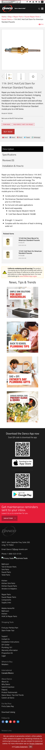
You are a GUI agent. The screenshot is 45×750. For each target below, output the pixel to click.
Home (4, 16)
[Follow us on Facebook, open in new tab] (3, 721)
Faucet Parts (6, 572)
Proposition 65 (7, 653)
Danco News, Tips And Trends (13, 695)
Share (12, 137)
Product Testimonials (9, 692)
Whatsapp (36, 137)
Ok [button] (31, 746)
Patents (4, 689)
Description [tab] (8, 149)
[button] (39, 8)
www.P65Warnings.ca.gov (28, 276)
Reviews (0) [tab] (8, 160)
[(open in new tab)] (21, 558)
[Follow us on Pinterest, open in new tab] (14, 721)
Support (5, 636)
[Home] (14, 8)
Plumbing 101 (7, 647)
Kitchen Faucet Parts (9, 586)
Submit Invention (8, 687)
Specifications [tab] (9, 154)
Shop (10, 16)
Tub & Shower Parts (9, 566)
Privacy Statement (36, 743)
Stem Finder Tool (8, 630)
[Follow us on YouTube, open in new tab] (10, 721)
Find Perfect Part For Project (23, 124)
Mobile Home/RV (8, 608)
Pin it (19, 137)
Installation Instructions (10, 642)
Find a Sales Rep (8, 706)
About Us (5, 681)
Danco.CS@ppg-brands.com (17, 549)
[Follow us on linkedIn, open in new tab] (18, 721)
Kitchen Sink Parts (8, 583)
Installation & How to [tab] (12, 166)
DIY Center (6, 644)
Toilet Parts (6, 574)
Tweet (27, 137)
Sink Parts (5, 569)
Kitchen (4, 580)
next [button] (42, 76)
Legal (4, 655)
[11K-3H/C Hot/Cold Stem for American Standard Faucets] (22, 49)
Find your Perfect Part (10, 627)
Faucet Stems (7, 19)
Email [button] (5, 137)
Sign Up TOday (8, 518)
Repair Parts (18, 16)
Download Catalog (8, 712)
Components (6, 599)
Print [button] (42, 24)
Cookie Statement (21, 746)
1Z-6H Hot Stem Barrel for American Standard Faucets (29, 239)
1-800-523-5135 (14, 553)
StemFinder (6, 124)
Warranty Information (10, 650)
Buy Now (8, 131)
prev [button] (3, 76)
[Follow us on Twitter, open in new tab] (6, 721)
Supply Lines (6, 602)
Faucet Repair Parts (32, 16)
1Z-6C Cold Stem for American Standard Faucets (30, 252)
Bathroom (5, 564)
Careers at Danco (8, 697)
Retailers (5, 664)
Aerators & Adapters (9, 588)
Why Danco (6, 684)
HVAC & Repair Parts (9, 616)
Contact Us (6, 639)
